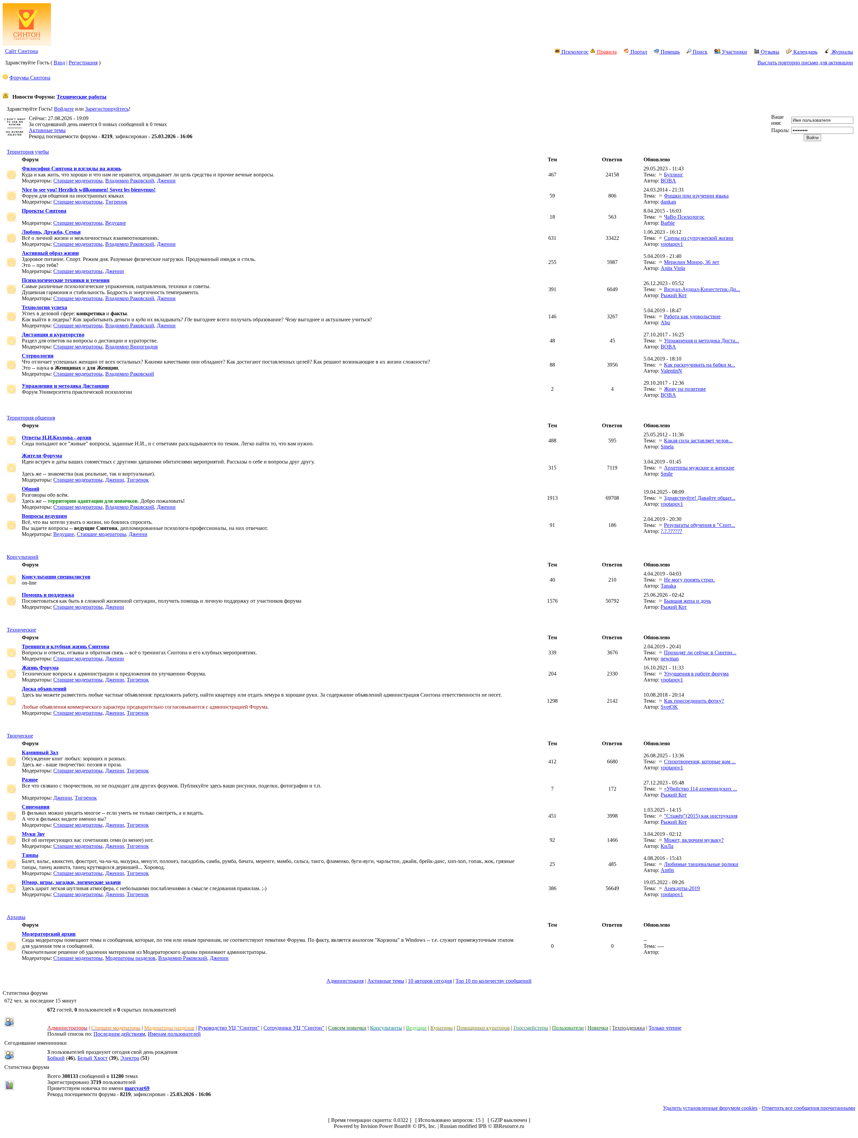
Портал (638, 52)
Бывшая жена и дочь (687, 601)
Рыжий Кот (674, 295)
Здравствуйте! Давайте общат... (699, 498)
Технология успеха (44, 307)
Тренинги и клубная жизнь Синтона (65, 646)
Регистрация (83, 62)
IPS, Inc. (427, 1126)
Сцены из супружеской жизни (698, 238)
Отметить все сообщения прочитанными (808, 1108)
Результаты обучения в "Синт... (699, 525)
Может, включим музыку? (694, 840)
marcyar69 (137, 1088)
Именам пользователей (174, 1034)
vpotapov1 (672, 244)
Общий (30, 489)
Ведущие (115, 223)
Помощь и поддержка (48, 595)
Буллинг (673, 174)
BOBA (668, 180)
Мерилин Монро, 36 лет (691, 262)
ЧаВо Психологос (684, 217)
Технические (21, 630)
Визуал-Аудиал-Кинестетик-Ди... (702, 289)
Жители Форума (42, 455)
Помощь (669, 52)
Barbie (668, 223)
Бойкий (56, 1058)
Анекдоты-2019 (682, 888)
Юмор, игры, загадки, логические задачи (71, 882)
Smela (667, 446)
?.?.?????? (671, 531)
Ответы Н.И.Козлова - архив (56, 437)
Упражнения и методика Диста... (701, 340)
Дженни (166, 180)
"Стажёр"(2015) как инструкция (700, 816)
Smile (667, 474)
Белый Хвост (92, 1058)
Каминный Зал (40, 752)
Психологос (574, 52)
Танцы (30, 855)
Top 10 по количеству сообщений (493, 981)
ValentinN (671, 371)
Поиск (699, 52)
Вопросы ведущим (44, 516)
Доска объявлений (44, 689)
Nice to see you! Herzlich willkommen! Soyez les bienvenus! (89, 190)
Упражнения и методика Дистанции (65, 386)
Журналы (841, 52)
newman (670, 658)
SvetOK (669, 707)
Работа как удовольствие (692, 316)
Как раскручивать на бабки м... (699, 365)
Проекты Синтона (44, 211)
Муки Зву (33, 834)
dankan (668, 202)
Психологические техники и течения (66, 280)
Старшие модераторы (78, 180)
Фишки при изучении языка (696, 196)
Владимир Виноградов (131, 346)
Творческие (20, 736)
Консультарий (23, 557)
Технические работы (82, 97)
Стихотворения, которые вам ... (700, 761)
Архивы (16, 917)
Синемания (36, 807)
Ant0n (667, 870)
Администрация (345, 981)
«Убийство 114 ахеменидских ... (700, 789)
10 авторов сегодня (430, 981)
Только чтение (665, 1028)
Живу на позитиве (685, 389)
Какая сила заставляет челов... (698, 440)
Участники (734, 52)
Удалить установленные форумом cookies (710, 1108)
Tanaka (668, 586)
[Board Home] (27, 43)
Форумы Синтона (29, 77)
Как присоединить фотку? (694, 701)
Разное (30, 779)
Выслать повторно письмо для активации (805, 62)
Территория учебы (28, 152)
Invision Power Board (384, 1126)
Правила (606, 52)
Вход (59, 62)
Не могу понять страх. (689, 580)
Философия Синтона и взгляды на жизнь (71, 168)
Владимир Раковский (129, 180)
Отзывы (769, 52)
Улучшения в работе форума (696, 673)
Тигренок (116, 202)
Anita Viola (673, 268)
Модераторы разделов (130, 958)
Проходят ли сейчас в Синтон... (700, 652)
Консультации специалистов (56, 577)
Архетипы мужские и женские (699, 468)
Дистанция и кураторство (53, 334)
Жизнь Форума (40, 667)
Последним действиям (119, 1034)
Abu (665, 322)
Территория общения (31, 418)
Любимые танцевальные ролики (701, 864)
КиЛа (667, 846)
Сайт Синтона (21, 51)
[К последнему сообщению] (661, 174)
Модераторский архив (49, 934)
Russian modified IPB (463, 1126)
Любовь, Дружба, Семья (51, 232)
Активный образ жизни (50, 253)
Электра (129, 1058)
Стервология (38, 356)
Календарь (804, 52)
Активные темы (47, 130)
